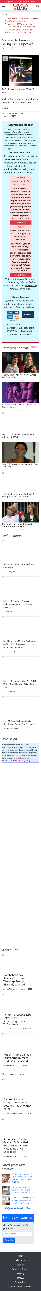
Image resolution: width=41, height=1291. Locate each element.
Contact (20, 1264)
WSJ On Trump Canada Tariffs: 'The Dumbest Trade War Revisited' (17, 1058)
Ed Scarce (9, 89)
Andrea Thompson (10, 989)
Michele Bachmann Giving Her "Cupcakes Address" (17, 44)
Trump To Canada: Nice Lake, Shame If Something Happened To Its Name (17, 1019)
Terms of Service (19, 758)
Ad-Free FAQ (31, 285)
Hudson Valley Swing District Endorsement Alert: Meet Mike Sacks (21, 1190)
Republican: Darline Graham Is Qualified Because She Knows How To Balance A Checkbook (15, 1145)
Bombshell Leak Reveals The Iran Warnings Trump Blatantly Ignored (14, 979)
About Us (20, 1260)
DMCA (20, 1277)
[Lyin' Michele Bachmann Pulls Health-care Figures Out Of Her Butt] (20, 707)
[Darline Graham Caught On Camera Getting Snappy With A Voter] (18, 1087)
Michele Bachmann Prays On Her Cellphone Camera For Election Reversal (18, 604)
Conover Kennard (10, 1029)
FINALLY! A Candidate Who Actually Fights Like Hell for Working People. (23, 1200)
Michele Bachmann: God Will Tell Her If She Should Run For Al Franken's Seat (20, 684)
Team (20, 1255)
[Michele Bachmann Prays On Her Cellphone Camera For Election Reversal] (20, 587)
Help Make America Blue (17, 1208)
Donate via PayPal (28, 315)
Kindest (13, 320)
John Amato (7, 1065)
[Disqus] (20, 850)
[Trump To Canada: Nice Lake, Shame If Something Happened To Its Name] (18, 1003)
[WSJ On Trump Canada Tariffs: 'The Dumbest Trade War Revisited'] (18, 1042)
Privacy (20, 1273)
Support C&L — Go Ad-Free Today (20, 1)
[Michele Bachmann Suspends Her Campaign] (20, 550)
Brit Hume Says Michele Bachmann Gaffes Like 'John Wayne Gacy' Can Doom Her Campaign (19, 644)
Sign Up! (9, 1240)
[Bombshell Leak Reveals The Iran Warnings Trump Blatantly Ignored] (18, 963)
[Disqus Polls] (20, 792)
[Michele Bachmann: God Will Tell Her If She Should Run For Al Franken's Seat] (20, 667)
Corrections (20, 1282)
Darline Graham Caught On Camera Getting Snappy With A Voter (17, 1104)
